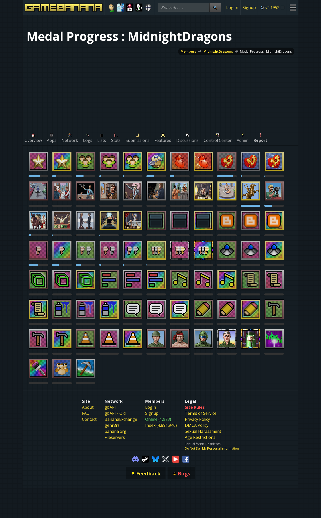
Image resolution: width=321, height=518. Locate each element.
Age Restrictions (200, 437)
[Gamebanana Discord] (135, 458)
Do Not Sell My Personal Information (212, 448)
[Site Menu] (292, 7)
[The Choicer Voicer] (120, 8)
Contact (89, 419)
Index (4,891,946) (161, 425)
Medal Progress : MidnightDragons (266, 51)
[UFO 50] (129, 8)
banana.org (115, 431)
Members (188, 51)
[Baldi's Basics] (111, 8)
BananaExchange (121, 419)
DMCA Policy (196, 425)
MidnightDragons (218, 51)
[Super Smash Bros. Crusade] (148, 8)
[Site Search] (215, 7)
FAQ (86, 413)
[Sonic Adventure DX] (139, 8)
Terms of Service (200, 413)
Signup (249, 7)
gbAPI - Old (115, 413)
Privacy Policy (197, 419)
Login (150, 407)
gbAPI (110, 407)
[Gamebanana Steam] (145, 458)
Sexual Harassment (203, 431)
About (88, 407)
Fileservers (115, 437)
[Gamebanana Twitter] (166, 458)
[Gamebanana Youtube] (176, 458)
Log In (232, 7)
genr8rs (112, 425)
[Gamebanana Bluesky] (155, 458)
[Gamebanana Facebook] (186, 458)
